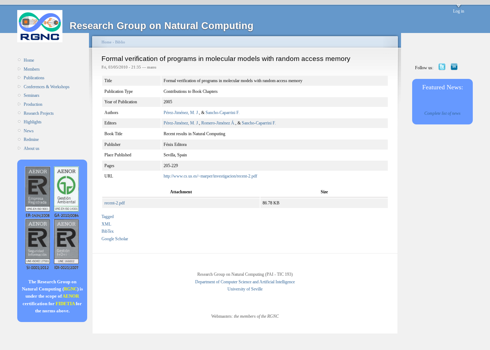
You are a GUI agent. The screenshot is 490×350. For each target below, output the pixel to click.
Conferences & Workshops (47, 86)
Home (29, 60)
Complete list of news (442, 113)
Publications (34, 77)
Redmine (31, 139)
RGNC (70, 289)
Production (33, 104)
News (29, 130)
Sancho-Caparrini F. (223, 112)
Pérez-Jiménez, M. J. (181, 112)
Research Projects (39, 113)
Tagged (108, 216)
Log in (458, 11)
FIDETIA (65, 303)
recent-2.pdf (114, 202)
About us (31, 148)
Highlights (33, 121)
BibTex (108, 231)
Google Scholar (115, 238)
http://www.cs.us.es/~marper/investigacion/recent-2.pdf (210, 176)
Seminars (31, 95)
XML (106, 224)
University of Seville (245, 289)
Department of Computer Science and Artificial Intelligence (245, 281)
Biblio (120, 42)
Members (32, 69)
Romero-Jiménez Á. (218, 123)
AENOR (70, 296)
